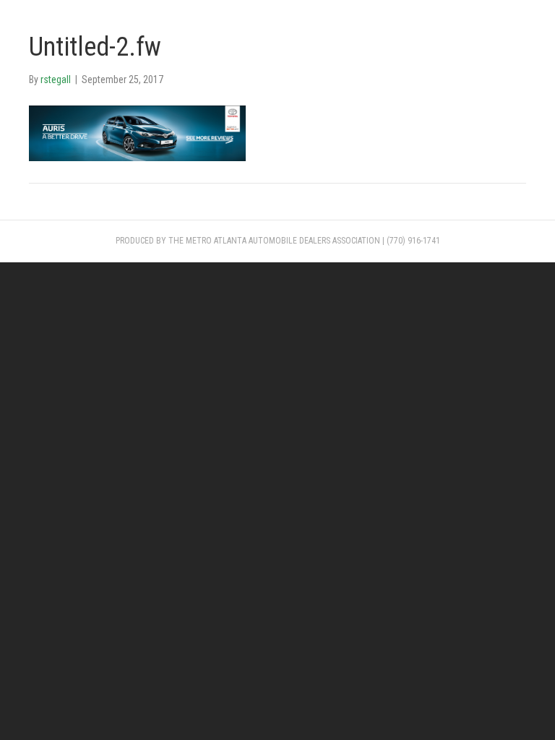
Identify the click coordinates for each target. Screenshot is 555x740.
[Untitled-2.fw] (137, 132)
